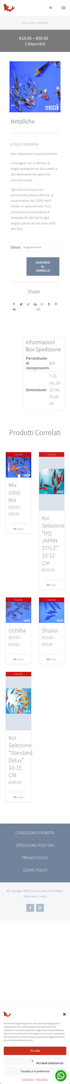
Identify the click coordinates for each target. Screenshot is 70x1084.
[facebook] (30, 908)
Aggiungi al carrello (43, 266)
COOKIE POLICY (35, 870)
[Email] (38, 309)
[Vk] (14, 309)
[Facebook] (14, 304)
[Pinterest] (56, 304)
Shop (32, 22)
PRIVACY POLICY (35, 857)
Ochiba (17, 630)
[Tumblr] (49, 304)
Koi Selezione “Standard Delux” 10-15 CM (20, 756)
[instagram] (40, 908)
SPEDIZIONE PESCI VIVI (35, 845)
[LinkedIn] (35, 304)
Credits (42, 896)
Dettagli (19, 528)
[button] (64, 1014)
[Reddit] (28, 304)
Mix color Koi (15, 492)
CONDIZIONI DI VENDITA (35, 832)
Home (25, 22)
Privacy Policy (42, 1079)
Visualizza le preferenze (35, 1071)
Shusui (50, 630)
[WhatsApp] (42, 304)
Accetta (35, 1050)
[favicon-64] (9, 4)
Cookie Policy (28, 1079)
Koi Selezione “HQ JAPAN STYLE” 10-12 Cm (53, 540)
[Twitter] (21, 304)
